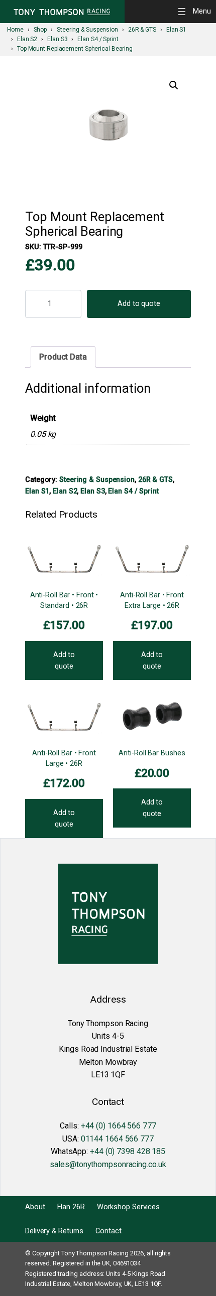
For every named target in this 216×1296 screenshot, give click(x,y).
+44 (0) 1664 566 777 (118, 1125)
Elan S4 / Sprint (133, 491)
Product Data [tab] (63, 357)
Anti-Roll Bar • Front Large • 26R (64, 757)
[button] (174, 85)
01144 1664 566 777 (117, 1139)
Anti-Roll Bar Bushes (152, 752)
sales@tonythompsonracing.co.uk (108, 1164)
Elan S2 (65, 491)
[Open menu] (196, 11)
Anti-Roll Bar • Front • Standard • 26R (64, 599)
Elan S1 (37, 491)
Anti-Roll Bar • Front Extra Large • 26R (152, 599)
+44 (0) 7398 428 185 (127, 1151)
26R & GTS (155, 479)
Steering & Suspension (97, 479)
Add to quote (139, 303)
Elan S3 (92, 491)
